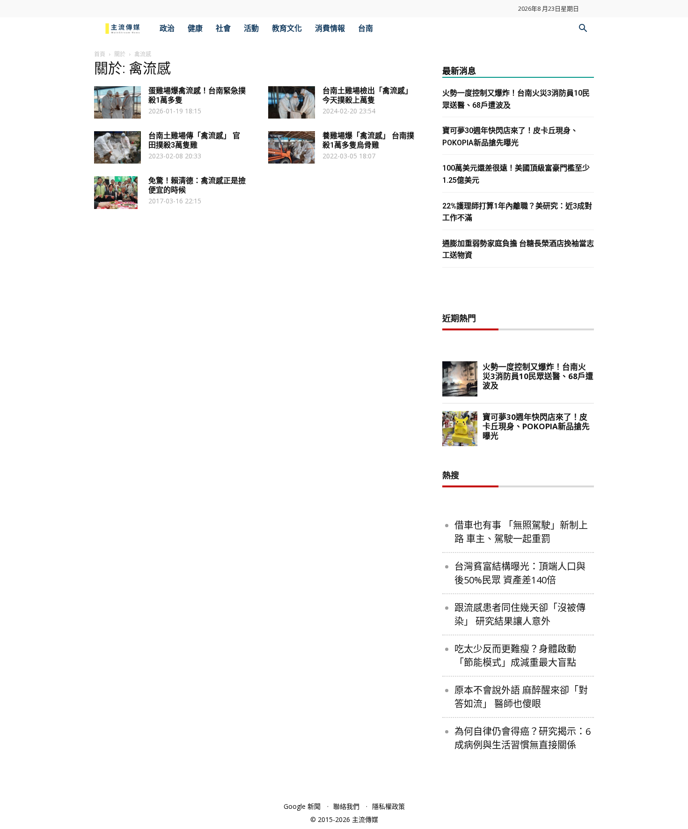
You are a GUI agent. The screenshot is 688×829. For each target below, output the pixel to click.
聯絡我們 (346, 806)
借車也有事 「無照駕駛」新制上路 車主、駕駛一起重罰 (521, 532)
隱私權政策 (388, 806)
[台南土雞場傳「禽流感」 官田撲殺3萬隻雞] (117, 147)
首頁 (99, 54)
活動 (251, 28)
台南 (365, 28)
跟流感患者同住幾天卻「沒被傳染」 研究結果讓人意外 (520, 614)
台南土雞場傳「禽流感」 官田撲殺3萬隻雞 (194, 140)
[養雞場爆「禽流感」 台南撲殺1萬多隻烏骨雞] (291, 147)
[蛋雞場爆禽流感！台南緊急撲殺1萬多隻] (117, 102)
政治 (167, 28)
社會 (223, 28)
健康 (195, 28)
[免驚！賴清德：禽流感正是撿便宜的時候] (116, 192)
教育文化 (287, 28)
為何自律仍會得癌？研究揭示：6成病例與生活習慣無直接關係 (522, 738)
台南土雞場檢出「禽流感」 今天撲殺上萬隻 (367, 95)
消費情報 (330, 28)
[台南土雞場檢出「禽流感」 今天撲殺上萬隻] (291, 102)
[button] (582, 29)
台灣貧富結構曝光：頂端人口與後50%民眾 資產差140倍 (520, 573)
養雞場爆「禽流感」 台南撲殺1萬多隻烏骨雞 (368, 140)
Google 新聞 (302, 806)
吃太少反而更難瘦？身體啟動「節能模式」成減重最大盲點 (515, 655)
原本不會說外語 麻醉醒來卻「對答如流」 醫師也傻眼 (521, 697)
